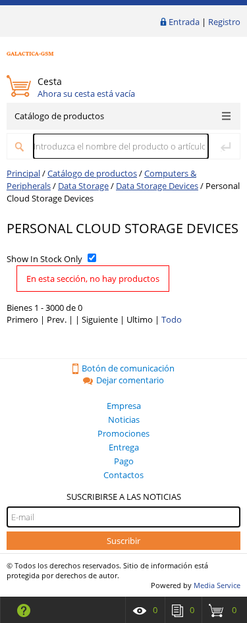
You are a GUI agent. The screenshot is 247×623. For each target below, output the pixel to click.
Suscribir (123, 541)
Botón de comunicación (128, 368)
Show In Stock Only (44, 259)
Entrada (184, 22)
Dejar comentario (130, 380)
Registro (224, 22)
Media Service (217, 585)
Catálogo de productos (59, 116)
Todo (171, 319)
